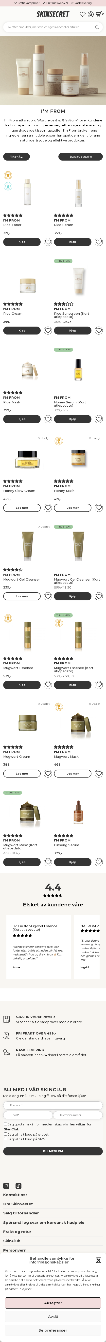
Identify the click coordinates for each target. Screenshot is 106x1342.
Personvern (14, 1250)
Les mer (22, 507)
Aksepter (53, 1303)
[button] (98, 1260)
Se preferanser (53, 1330)
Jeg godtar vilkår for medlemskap (35, 1124)
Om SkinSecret (18, 1204)
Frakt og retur (17, 1231)
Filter (14, 156)
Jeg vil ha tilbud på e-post (28, 1134)
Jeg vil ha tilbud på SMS (26, 1139)
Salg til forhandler (21, 1213)
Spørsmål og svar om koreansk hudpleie (43, 1222)
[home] (53, 14)
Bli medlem (53, 1151)
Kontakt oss (15, 1194)
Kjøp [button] (21, 242)
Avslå (53, 1316)
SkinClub (11, 1240)
